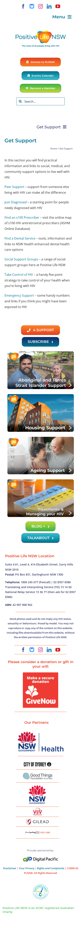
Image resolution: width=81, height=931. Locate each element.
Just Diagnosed (16, 202)
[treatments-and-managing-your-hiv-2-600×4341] (40, 480)
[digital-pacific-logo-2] (40, 858)
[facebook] (23, 6)
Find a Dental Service (20, 238)
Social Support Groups (21, 259)
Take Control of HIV (19, 274)
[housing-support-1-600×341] (40, 395)
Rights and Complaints (50, 868)
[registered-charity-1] (41, 885)
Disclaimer (9, 868)
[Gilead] (37, 819)
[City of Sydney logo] (37, 764)
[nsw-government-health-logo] (40, 732)
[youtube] (57, 6)
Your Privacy (26, 868)
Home (53, 148)
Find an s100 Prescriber (22, 217)
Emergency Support (19, 295)
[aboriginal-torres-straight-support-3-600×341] (40, 352)
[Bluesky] (31, 6)
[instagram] (40, 6)
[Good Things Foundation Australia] (37, 774)
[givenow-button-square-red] (40, 674)
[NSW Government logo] (37, 785)
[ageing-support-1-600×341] (40, 438)
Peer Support (14, 187)
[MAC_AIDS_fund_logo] (37, 830)
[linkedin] (49, 6)
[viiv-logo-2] (37, 809)
